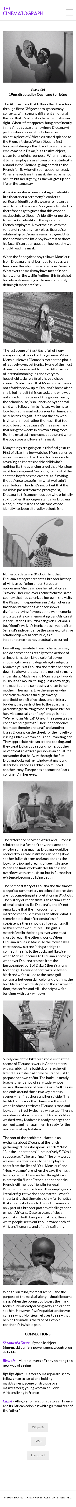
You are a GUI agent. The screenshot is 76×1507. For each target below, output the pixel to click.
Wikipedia (38, 1427)
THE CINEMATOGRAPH (23, 11)
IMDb (38, 1441)
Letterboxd (38, 1455)
